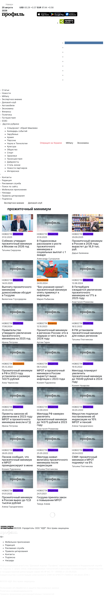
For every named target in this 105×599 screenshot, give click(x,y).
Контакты (7, 177)
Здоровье (12, 155)
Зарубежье (12, 134)
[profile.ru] (67, 75)
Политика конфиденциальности (16, 591)
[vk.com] (84, 43)
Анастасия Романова (82, 302)
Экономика (7, 108)
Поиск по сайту (10, 186)
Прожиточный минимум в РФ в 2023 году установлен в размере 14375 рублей (17, 374)
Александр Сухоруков (48, 258)
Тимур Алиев (43, 504)
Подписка (7, 198)
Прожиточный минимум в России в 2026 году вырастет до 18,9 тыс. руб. (87, 245)
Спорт (10, 152)
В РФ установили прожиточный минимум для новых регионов (87, 333)
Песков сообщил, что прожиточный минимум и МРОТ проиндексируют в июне (17, 461)
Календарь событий (17, 131)
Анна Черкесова (10, 382)
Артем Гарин (43, 342)
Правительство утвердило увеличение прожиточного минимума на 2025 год (16, 334)
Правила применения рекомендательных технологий (27, 594)
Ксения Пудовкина (46, 382)
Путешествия (9, 117)
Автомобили (8, 105)
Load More (52, 514)
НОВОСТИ (7, 234)
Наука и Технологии (17, 143)
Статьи (5, 90)
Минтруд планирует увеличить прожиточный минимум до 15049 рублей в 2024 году (87, 376)
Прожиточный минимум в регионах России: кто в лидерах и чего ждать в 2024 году (52, 334)
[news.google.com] (67, 66)
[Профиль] (13, 15)
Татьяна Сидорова (11, 250)
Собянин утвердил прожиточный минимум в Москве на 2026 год (17, 243)
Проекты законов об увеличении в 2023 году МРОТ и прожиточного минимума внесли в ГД (17, 418)
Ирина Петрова (10, 342)
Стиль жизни (13, 165)
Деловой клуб (9, 102)
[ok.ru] (67, 47)
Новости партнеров (17, 168)
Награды (6, 192)
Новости (6, 93)
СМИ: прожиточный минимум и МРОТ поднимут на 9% (84, 459)
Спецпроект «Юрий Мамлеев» (22, 128)
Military (5, 96)
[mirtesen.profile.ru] (67, 56)
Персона (11, 140)
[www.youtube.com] (67, 52)
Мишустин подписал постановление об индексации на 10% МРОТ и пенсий (85, 418)
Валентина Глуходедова (14, 299)
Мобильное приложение (14, 189)
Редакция (7, 180)
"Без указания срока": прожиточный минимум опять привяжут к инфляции (52, 291)
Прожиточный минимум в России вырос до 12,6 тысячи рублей (17, 500)
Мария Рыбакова (45, 299)
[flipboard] (67, 79)
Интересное (13, 171)
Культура (11, 146)
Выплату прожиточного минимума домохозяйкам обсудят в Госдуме (17, 291)
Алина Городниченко (82, 426)
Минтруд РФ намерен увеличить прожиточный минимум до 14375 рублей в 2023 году (52, 419)
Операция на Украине (51, 143)
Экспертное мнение (12, 99)
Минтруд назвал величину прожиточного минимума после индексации (52, 461)
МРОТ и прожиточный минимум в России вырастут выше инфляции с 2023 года (51, 374)
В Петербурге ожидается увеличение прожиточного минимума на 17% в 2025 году (87, 292)
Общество (12, 149)
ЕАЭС (4, 121)
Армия (10, 137)
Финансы (6, 111)
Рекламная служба (11, 183)
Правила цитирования (13, 195)
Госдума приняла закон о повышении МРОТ (51, 499)
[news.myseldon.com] (67, 61)
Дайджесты (13, 162)
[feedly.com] (67, 70)
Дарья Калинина (80, 253)
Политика (7, 114)
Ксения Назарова (80, 385)
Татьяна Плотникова (82, 339)
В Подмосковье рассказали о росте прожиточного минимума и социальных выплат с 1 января (51, 247)
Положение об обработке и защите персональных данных (29, 588)
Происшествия (14, 158)
